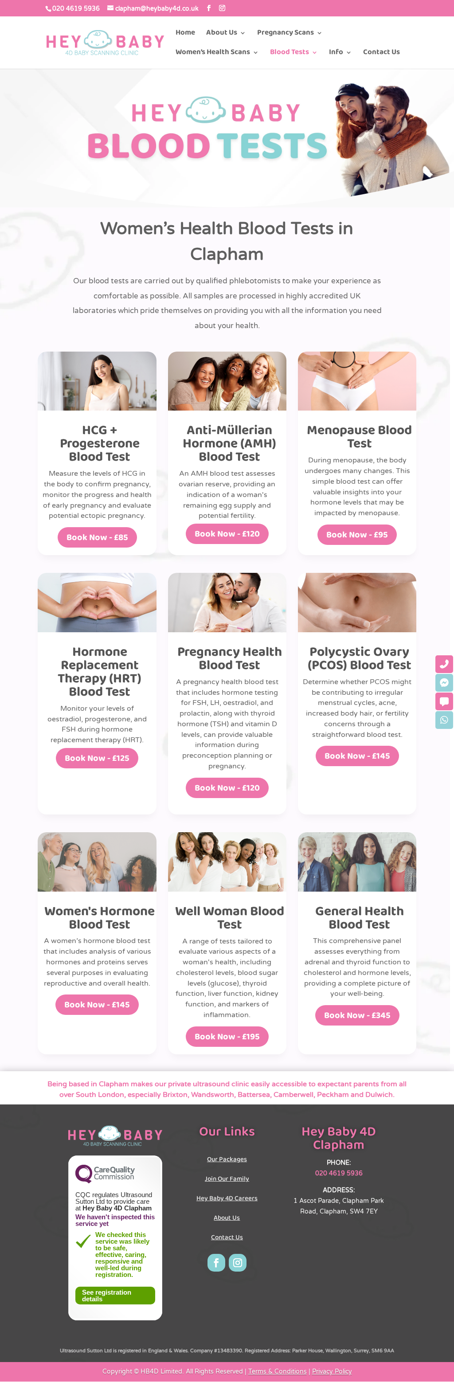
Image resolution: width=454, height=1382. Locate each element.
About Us (221, 34)
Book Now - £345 (357, 1015)
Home (185, 34)
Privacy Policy (332, 1371)
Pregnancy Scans (285, 34)
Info (336, 53)
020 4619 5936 (76, 8)
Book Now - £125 (97, 758)
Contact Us (381, 53)
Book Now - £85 (97, 537)
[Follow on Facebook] (216, 1263)
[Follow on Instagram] (238, 1263)
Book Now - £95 (357, 535)
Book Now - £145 (357, 756)
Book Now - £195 (227, 1037)
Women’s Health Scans (213, 53)
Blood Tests (289, 53)
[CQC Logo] (105, 1181)
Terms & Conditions (277, 1371)
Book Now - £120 (227, 534)
